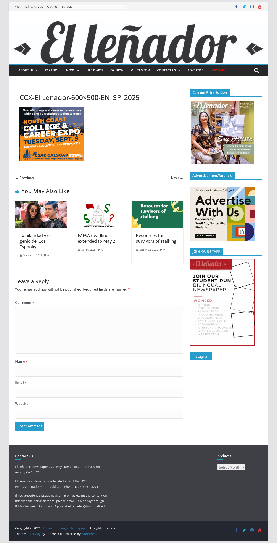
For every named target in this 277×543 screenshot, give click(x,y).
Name (21, 361)
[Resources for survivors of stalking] (157, 204)
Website (21, 403)
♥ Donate (217, 70)
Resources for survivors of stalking (156, 238)
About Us (26, 70)
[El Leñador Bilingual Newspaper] (138, 24)
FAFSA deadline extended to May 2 (96, 238)
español (52, 70)
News (70, 70)
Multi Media (140, 70)
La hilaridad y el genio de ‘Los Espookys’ (35, 241)
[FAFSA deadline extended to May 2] (99, 204)
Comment (24, 302)
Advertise (195, 70)
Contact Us (166, 70)
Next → (177, 177)
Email (21, 382)
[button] (36, 70)
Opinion (117, 70)
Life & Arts (94, 70)
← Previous (24, 177)
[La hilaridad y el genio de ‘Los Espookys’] (41, 204)
